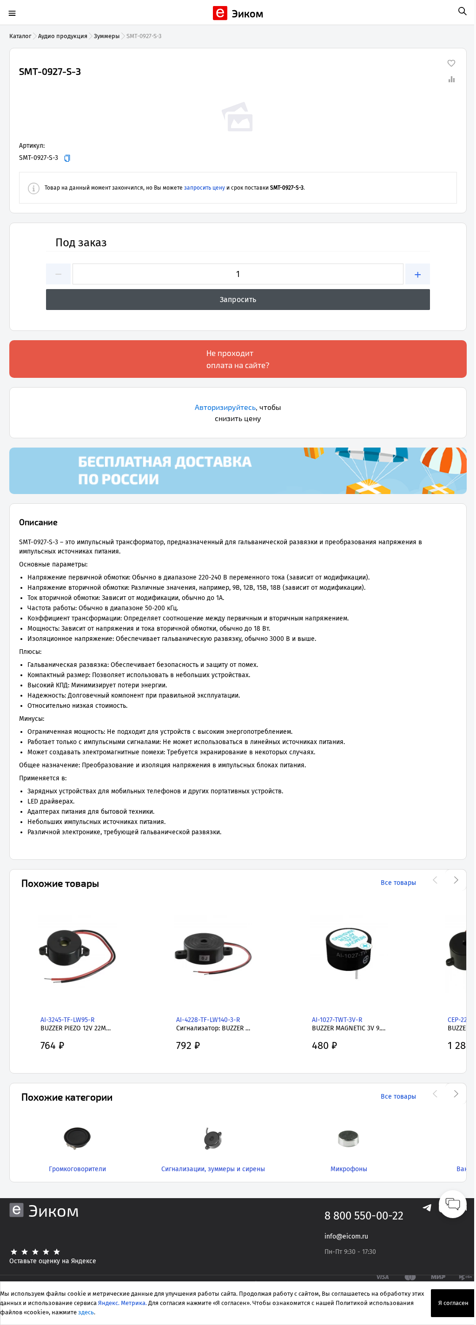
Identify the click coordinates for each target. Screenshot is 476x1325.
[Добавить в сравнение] (451, 79)
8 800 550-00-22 (363, 1215)
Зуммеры (107, 36)
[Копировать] (67, 158)
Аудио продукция (62, 36)
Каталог (20, 36)
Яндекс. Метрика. (122, 1302)
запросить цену (204, 188)
